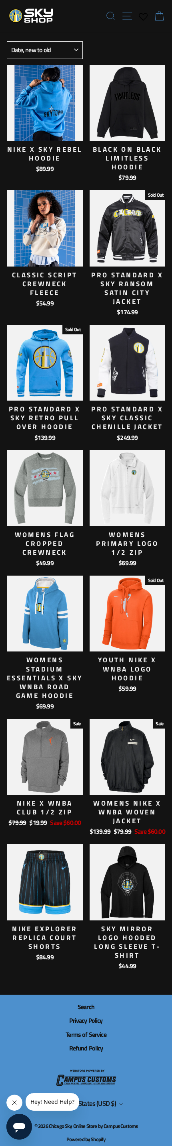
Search (86, 1007)
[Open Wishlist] (143, 16)
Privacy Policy (85, 1020)
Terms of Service (86, 1034)
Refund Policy (86, 1048)
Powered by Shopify (86, 1139)
